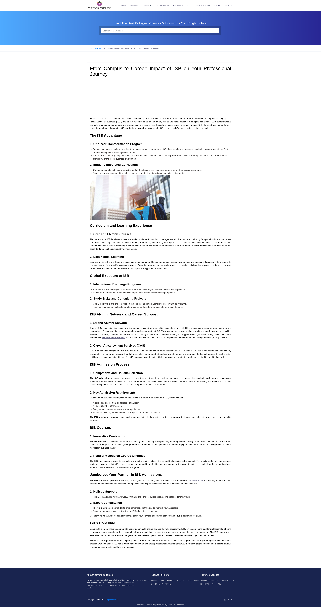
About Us (141, 605)
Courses (133, 5)
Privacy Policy (162, 605)
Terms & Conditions (176, 605)
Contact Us (150, 605)
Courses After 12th (181, 5)
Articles (217, 5)
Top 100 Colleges (162, 5)
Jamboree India (195, 480)
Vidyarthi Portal (112, 600)
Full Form (228, 5)
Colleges (146, 5)
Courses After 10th (201, 5)
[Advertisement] (160, 97)
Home (123, 5)
